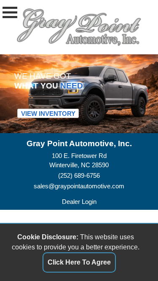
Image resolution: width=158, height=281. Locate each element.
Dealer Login (79, 201)
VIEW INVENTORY (48, 113)
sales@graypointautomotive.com (79, 186)
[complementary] (132, 255)
